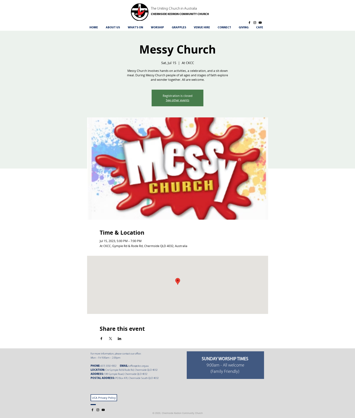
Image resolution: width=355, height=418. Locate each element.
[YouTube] (260, 22)
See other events (177, 100)
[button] (136, 27)
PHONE (95, 366)
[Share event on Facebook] (101, 338)
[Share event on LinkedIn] (119, 338)
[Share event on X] (110, 338)
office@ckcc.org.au (139, 366)
